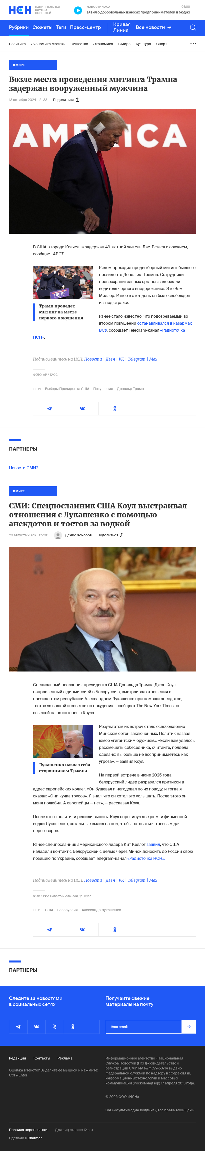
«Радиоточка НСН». (146, 858)
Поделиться (63, 99)
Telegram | (138, 359)
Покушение (103, 388)
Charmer (35, 1138)
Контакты (42, 1058)
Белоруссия (67, 910)
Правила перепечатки (28, 1130)
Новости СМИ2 (23, 468)
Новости (93, 359)
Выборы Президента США (67, 388)
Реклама (65, 1058)
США (49, 910)
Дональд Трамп (130, 388)
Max (153, 359)
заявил (153, 844)
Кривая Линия (122, 27)
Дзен (110, 359)
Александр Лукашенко (101, 910)
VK (121, 359)
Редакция (17, 1058)
